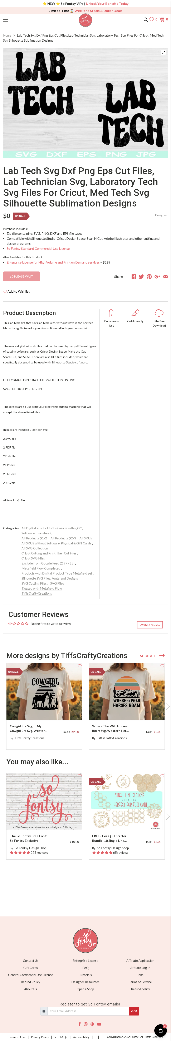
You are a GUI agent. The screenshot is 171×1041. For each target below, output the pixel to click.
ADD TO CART (66, 712)
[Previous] (11, 102)
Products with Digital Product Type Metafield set (56, 573)
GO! (134, 1011)
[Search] (146, 19)
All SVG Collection (34, 548)
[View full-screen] (163, 52)
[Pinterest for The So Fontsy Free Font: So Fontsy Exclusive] (48, 822)
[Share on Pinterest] (149, 276)
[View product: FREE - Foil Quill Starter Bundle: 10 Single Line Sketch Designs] (127, 801)
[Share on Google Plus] (157, 276)
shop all (148, 656)
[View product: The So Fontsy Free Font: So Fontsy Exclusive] (44, 801)
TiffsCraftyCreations (36, 593)
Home (7, 35)
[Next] (159, 102)
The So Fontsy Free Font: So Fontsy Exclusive (28, 838)
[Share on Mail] (165, 276)
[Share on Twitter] (141, 276)
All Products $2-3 (63, 538)
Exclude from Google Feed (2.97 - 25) (47, 563)
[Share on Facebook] (134, 276)
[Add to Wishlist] (80, 665)
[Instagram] (85, 1024)
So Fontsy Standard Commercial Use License (38, 248)
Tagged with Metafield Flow (41, 588)
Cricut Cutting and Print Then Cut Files (49, 553)
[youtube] (99, 1024)
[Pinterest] (92, 1024)
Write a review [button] (150, 625)
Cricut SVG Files (33, 558)
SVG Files (57, 583)
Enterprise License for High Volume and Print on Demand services (53, 262)
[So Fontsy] (85, 20)
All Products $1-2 (34, 538)
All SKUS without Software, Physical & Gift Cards (56, 543)
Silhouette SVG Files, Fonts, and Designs (49, 578)
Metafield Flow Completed (40, 568)
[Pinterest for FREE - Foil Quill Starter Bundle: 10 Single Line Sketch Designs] (130, 822)
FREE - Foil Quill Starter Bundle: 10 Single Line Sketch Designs (109, 838)
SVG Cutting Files (34, 583)
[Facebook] (79, 1024)
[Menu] (23, 19)
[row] (85, 706)
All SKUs (85, 538)
